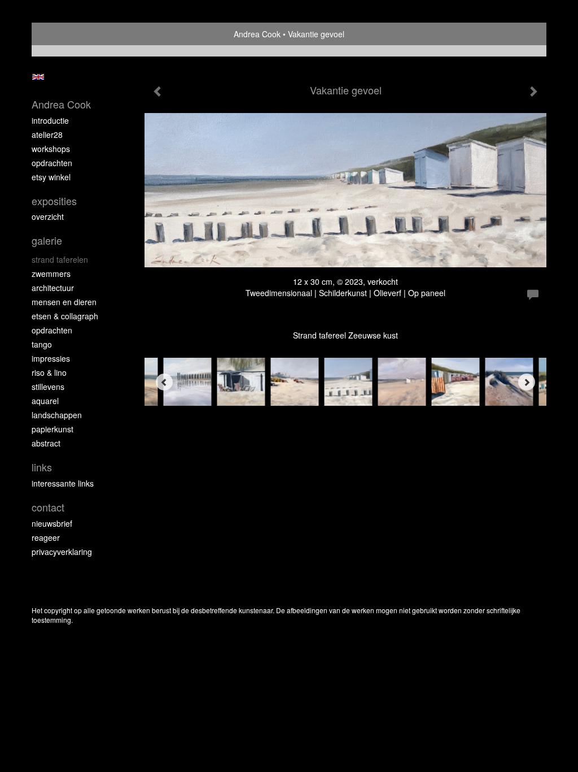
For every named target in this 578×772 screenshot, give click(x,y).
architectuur (53, 287)
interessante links (63, 483)
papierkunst (52, 429)
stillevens (48, 386)
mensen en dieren (64, 301)
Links (42, 467)
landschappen (57, 414)
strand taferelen (60, 259)
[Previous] (164, 382)
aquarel (45, 400)
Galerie (47, 240)
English (38, 76)
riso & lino (49, 372)
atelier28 (47, 134)
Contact (48, 507)
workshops (51, 148)
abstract (46, 443)
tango (42, 344)
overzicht (48, 216)
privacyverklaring (62, 551)
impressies (51, 358)
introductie (50, 120)
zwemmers (51, 273)
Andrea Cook (257, 34)
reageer (46, 537)
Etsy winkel (51, 177)
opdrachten (52, 162)
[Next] (526, 382)
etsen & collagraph (65, 316)
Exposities (54, 201)
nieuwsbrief (52, 523)
